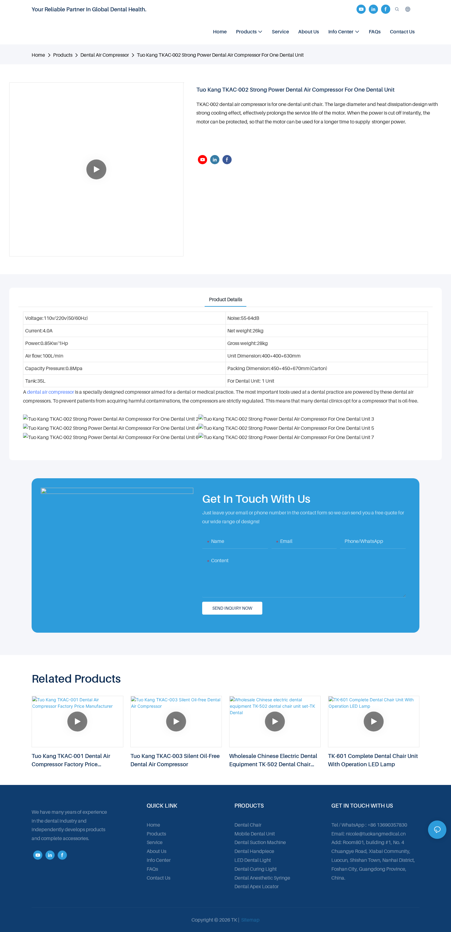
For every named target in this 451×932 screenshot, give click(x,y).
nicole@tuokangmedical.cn (376, 834)
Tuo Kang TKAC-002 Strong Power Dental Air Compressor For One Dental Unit (220, 55)
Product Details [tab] (225, 299)
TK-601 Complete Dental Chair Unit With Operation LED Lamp (373, 760)
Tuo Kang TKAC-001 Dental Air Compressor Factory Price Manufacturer (71, 760)
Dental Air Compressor (104, 55)
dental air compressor (50, 392)
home (38, 55)
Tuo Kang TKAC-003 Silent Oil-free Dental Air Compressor (175, 760)
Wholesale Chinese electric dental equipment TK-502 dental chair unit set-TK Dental (273, 760)
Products (62, 55)
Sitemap (250, 920)
